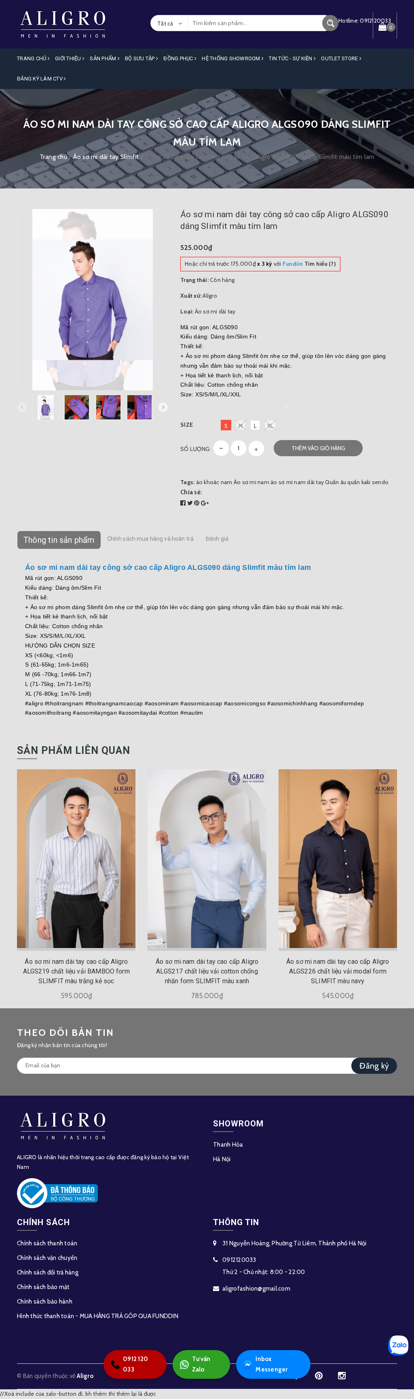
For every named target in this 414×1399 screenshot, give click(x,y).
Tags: (188, 482)
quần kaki (358, 482)
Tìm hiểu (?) (309, 263)
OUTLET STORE (340, 58)
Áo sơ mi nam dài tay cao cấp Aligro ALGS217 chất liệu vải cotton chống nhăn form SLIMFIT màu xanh (207, 971)
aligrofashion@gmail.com (256, 1288)
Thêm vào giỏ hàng (318, 448)
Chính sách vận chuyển (47, 1257)
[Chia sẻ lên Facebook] (183, 503)
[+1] (205, 503)
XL (270, 426)
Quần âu (335, 482)
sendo (380, 482)
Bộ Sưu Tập (140, 58)
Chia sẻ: (191, 492)
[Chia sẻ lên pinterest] (197, 503)
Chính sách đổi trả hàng (47, 1272)
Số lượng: (195, 449)
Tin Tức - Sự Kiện (291, 58)
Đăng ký (374, 1066)
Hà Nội (222, 1159)
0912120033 (239, 1260)
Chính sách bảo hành (44, 1301)
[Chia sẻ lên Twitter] (190, 503)
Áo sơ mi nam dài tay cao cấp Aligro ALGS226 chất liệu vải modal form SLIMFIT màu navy (337, 971)
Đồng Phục (178, 58)
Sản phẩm (103, 58)
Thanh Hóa (228, 1144)
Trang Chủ (32, 58)
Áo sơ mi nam (251, 482)
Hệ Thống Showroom (232, 58)
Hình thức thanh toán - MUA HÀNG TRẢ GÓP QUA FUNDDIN (97, 1316)
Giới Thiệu (68, 58)
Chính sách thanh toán (47, 1243)
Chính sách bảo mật (43, 1287)
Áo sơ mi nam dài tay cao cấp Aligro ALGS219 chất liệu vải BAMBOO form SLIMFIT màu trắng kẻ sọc (76, 971)
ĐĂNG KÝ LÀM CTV (40, 79)
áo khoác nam (214, 482)
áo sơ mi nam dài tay (297, 482)
